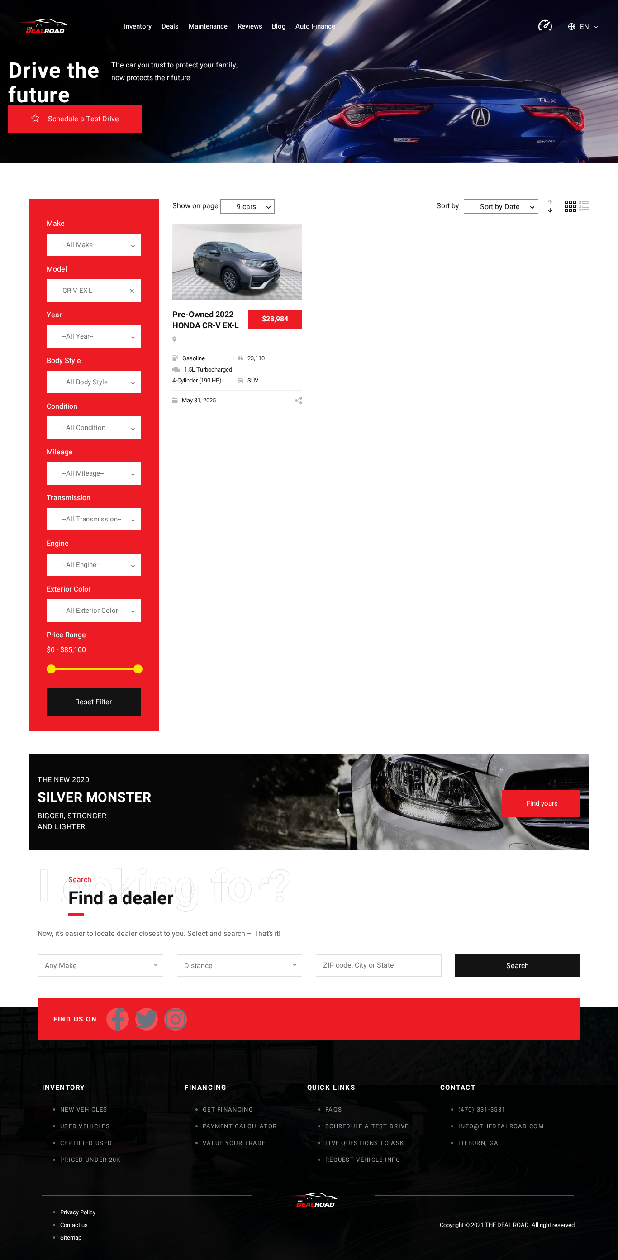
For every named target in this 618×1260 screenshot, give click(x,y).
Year (54, 315)
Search (517, 965)
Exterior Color (69, 589)
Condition (62, 406)
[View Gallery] (292, 246)
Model (57, 269)
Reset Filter (93, 702)
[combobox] (94, 245)
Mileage (60, 452)
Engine (58, 543)
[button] (75, 119)
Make (56, 223)
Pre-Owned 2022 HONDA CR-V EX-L (205, 321)
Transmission (68, 497)
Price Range (66, 635)
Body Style (64, 360)
